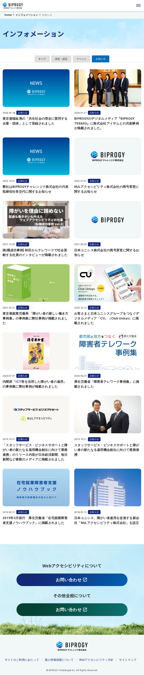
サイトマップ (127, 660)
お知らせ (101, 58)
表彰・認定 (61, 58)
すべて (42, 58)
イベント (81, 58)
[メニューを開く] (138, 6)
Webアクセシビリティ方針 (96, 660)
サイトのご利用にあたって (22, 660)
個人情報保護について (59, 660)
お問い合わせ (74, 581)
